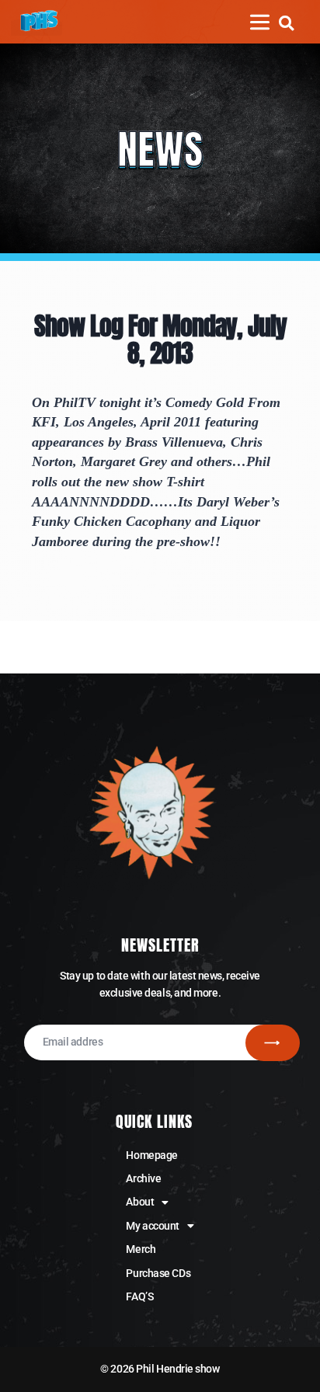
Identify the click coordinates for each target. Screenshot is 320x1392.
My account (152, 1226)
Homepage (151, 1155)
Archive (143, 1178)
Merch (140, 1249)
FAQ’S (139, 1296)
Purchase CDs (158, 1273)
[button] (286, 23)
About (140, 1201)
